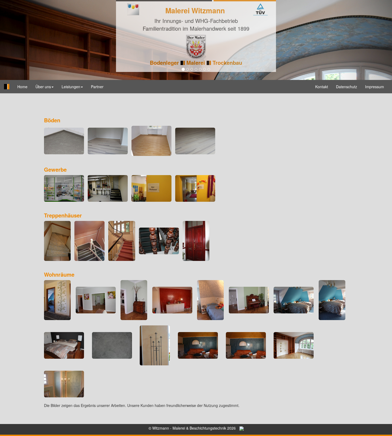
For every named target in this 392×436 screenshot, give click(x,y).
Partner (97, 86)
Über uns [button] (43, 86)
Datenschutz (346, 86)
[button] (29, 40)
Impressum (374, 86)
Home (24, 86)
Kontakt (321, 86)
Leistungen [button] (71, 86)
